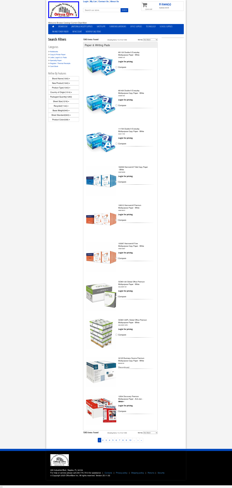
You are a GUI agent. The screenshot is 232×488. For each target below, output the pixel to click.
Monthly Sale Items (93, 31)
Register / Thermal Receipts (60, 63)
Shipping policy (137, 472)
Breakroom (62, 26)
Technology (151, 26)
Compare (122, 67)
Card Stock (54, 66)
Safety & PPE (101, 26)
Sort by (140, 40)
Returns (151, 472)
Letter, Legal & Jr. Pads (58, 57)
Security (161, 472)
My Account (77, 31)
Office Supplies (136, 26)
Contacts (108, 472)
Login (85, 1)
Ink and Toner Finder (60, 31)
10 (130, 440)
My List (93, 1)
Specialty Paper (56, 60)
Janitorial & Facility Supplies (82, 26)
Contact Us (103, 1)
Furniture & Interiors (117, 26)
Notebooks (54, 51)
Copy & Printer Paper (58, 54)
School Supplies (166, 26)
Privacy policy (121, 472)
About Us (114, 1)
